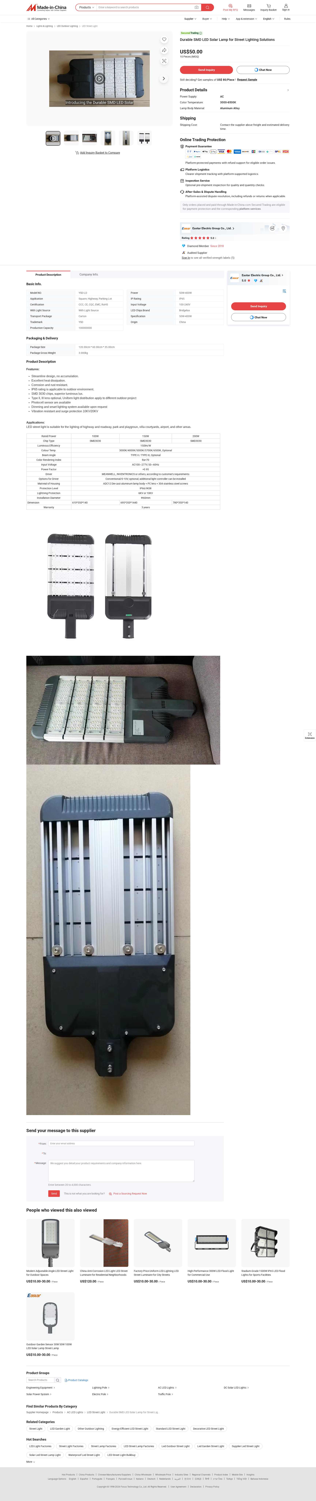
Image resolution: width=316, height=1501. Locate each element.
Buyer (205, 18)
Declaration (196, 1486)
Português (97, 1478)
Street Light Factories (71, 1446)
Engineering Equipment (39, 1387)
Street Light (35, 1428)
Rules (287, 18)
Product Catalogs (78, 1380)
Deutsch (151, 1478)
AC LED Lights (166, 1387)
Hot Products (68, 1474)
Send (54, 1193)
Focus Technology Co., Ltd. (134, 1486)
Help (224, 18)
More (29, 1461)
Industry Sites (181, 1474)
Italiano (140, 1478)
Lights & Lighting (44, 25)
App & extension (245, 18)
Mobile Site (237, 1474)
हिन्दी (207, 1478)
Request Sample (247, 79)
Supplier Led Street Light (245, 1446)
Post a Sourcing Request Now (128, 1193)
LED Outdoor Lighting (67, 25)
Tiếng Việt (241, 1478)
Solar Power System (37, 1394)
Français (110, 1478)
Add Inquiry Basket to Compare (100, 153)
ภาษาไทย (217, 1478)
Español (84, 1478)
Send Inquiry (206, 70)
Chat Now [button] (265, 70)
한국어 (187, 1478)
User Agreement (178, 1486)
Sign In (186, 257)
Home (29, 25)
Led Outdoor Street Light (176, 1446)
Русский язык (125, 1478)
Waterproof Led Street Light (84, 1455)
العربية (177, 1478)
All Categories (39, 18)
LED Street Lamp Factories (139, 1446)
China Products (86, 1474)
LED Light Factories (40, 1446)
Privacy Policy (212, 1486)
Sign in (286, 9)
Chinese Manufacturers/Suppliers (114, 1474)
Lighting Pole (99, 1387)
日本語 (198, 1478)
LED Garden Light (60, 1428)
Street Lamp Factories (103, 1446)
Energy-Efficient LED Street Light (130, 1428)
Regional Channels (201, 1474)
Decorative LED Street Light (208, 1428)
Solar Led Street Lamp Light (45, 1455)
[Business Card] (284, 291)
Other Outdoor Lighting (91, 1428)
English (72, 1478)
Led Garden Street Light (210, 1446)
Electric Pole (99, 1394)
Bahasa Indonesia (259, 1478)
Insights (250, 1474)
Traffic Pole (164, 1394)
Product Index (221, 1474)
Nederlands (165, 1478)
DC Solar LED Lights (235, 1387)
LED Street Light (89, 25)
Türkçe (229, 1478)
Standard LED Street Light (170, 1428)
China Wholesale (143, 1474)
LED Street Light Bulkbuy (122, 1455)
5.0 (244, 280)
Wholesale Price (163, 1474)
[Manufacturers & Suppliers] (46, 7)
